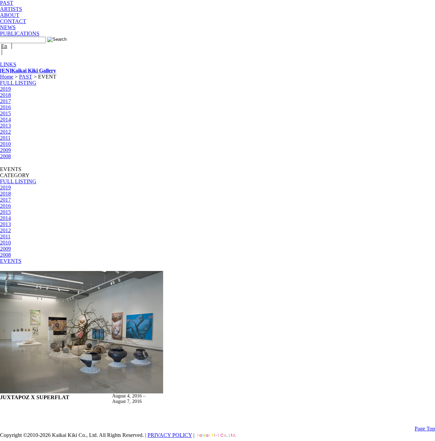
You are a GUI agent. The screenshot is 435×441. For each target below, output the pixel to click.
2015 (5, 113)
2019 (5, 89)
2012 (5, 132)
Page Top (425, 428)
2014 (5, 119)
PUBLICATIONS (19, 33)
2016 (5, 107)
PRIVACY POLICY (169, 435)
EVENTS (10, 261)
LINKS (8, 64)
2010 (5, 144)
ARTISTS (11, 9)
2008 (5, 156)
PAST (6, 3)
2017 (5, 101)
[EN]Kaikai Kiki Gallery (28, 70)
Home (6, 77)
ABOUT (9, 15)
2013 (5, 126)
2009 (5, 150)
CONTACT (13, 21)
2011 (5, 138)
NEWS (8, 27)
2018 (5, 95)
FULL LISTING (18, 83)
